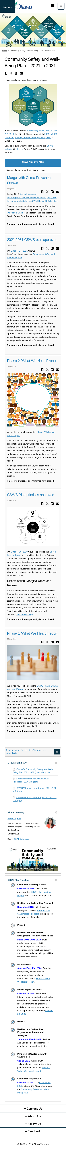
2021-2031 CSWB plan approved (32, 240)
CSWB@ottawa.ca (21, 839)
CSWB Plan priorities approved (30, 495)
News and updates (33, 162)
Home (4, 51)
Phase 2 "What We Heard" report (32, 361)
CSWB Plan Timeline (18, 880)
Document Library (17, 763)
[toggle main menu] (52, 5)
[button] (6, 73)
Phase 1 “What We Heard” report (32, 633)
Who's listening (16, 812)
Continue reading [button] (24, 614)
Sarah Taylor (14, 818)
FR (61, 6)
